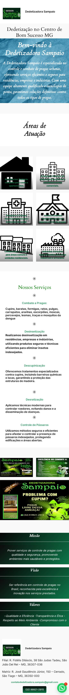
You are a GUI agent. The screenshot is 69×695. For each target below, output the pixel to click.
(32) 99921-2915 (34, 689)
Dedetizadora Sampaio (40, 11)
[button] (62, 688)
